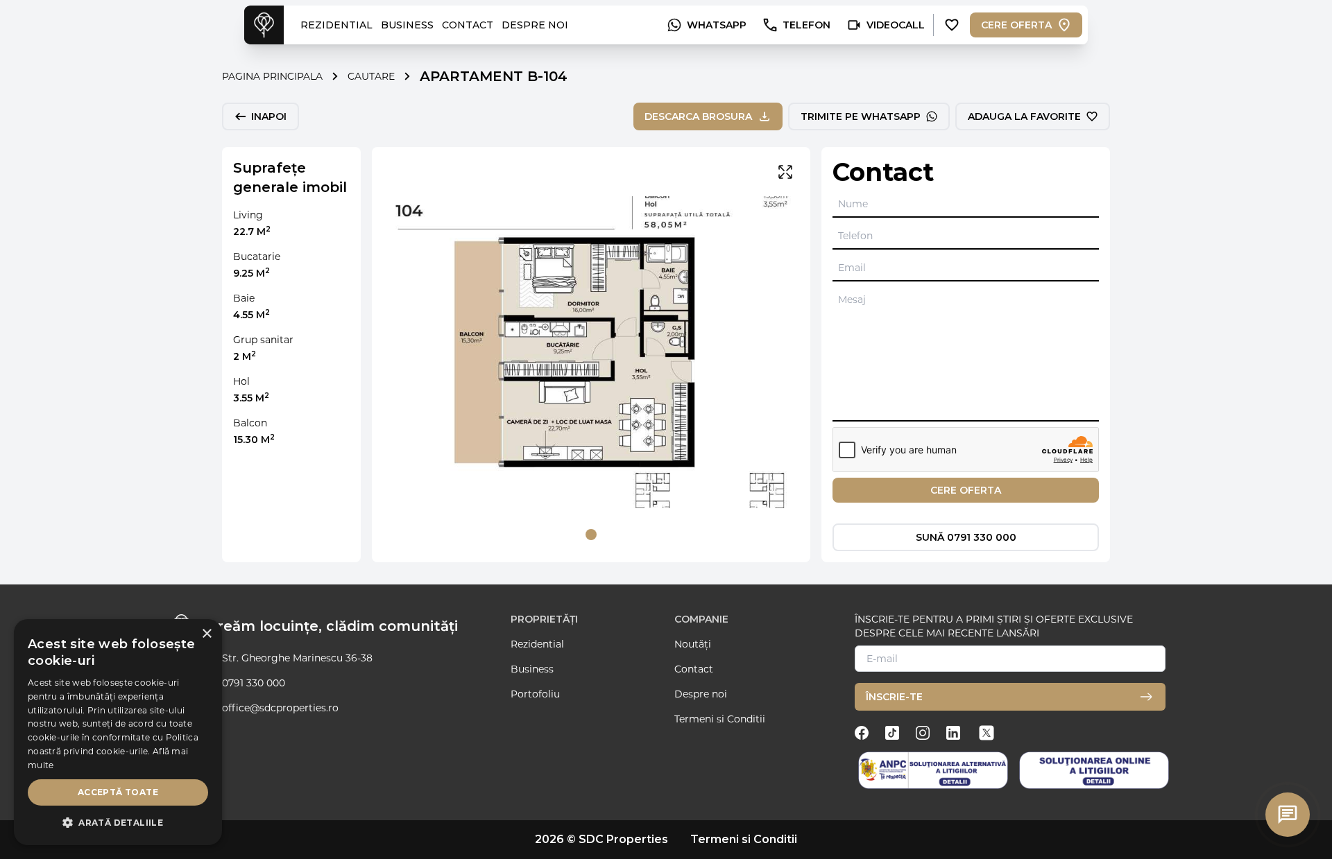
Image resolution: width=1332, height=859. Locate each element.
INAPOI (269, 116)
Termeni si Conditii (719, 719)
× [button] (206, 634)
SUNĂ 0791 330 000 (966, 537)
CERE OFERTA (1016, 25)
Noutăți (692, 644)
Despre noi (700, 694)
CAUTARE (371, 76)
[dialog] (118, 732)
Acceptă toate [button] (118, 792)
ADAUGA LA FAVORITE (1024, 116)
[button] (118, 823)
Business (532, 669)
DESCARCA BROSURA (698, 116)
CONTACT (467, 25)
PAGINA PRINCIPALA (272, 76)
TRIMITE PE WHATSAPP (861, 116)
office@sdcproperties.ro (280, 708)
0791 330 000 (253, 683)
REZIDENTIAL (336, 25)
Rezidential (537, 644)
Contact (693, 669)
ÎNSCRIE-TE (894, 697)
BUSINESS (407, 25)
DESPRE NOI (535, 25)
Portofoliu (535, 694)
